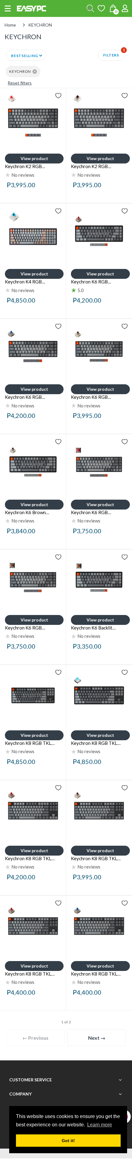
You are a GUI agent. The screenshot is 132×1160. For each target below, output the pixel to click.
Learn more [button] (99, 1124)
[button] (8, 8)
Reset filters (20, 82)
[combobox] (90, 8)
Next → (96, 1038)
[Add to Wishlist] (58, 95)
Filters (113, 53)
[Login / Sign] (125, 8)
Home (10, 24)
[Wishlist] (101, 8)
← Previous (35, 1038)
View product (34, 158)
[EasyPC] (31, 8)
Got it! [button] (68, 1140)
